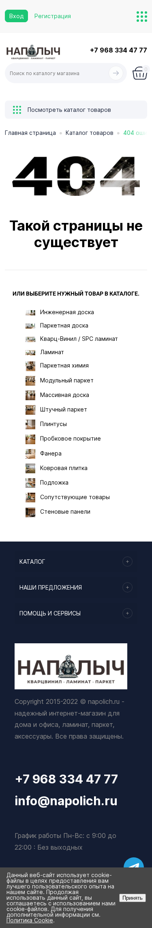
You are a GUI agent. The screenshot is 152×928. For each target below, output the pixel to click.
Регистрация (52, 16)
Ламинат (52, 352)
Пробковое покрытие (70, 438)
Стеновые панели (65, 511)
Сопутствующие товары (75, 496)
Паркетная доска (64, 325)
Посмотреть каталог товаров (68, 109)
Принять (132, 898)
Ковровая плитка (64, 467)
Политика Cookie (29, 920)
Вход (16, 16)
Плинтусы (53, 423)
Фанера (51, 453)
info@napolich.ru (66, 801)
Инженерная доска (67, 312)
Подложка (54, 482)
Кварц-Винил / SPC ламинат (79, 338)
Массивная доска (64, 394)
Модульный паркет (67, 380)
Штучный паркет (63, 409)
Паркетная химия (64, 365)
